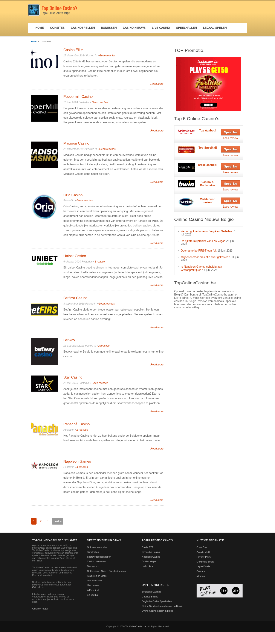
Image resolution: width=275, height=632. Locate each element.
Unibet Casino (74, 256)
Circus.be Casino (151, 552)
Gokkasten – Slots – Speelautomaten (106, 571)
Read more (156, 83)
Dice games (93, 566)
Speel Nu (230, 132)
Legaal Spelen (204, 566)
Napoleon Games (77, 461)
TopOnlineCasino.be (136, 626)
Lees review (230, 138)
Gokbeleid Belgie (205, 561)
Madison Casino (76, 143)
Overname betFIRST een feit (199, 250)
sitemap (201, 576)
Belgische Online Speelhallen (157, 601)
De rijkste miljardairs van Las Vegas (203, 241)
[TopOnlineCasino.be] (52, 15)
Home (34, 41)
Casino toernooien (96, 561)
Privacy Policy (204, 557)
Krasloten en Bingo (97, 576)
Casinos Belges (150, 596)
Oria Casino (72, 195)
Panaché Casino (76, 424)
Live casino (93, 585)
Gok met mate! (40, 608)
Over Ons (202, 547)
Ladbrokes (147, 566)
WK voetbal (93, 590)
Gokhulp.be (38, 587)
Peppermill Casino (78, 97)
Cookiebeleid (203, 552)
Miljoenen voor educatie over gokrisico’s (206, 257)
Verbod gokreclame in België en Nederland (207, 231)
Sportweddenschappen (99, 556)
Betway (69, 340)
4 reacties (82, 467)
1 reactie (100, 261)
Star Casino (72, 377)
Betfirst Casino (75, 298)
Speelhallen (93, 552)
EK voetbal (92, 595)
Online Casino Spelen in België (157, 610)
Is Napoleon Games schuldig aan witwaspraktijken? (201, 268)
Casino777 (147, 547)
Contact (201, 571)
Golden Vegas (149, 561)
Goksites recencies (97, 547)
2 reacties (104, 345)
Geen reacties (107, 55)
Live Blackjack (94, 580)
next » (57, 521)
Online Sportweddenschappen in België (162, 606)
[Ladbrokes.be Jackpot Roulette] (208, 84)
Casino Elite (73, 50)
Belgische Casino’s (152, 591)
